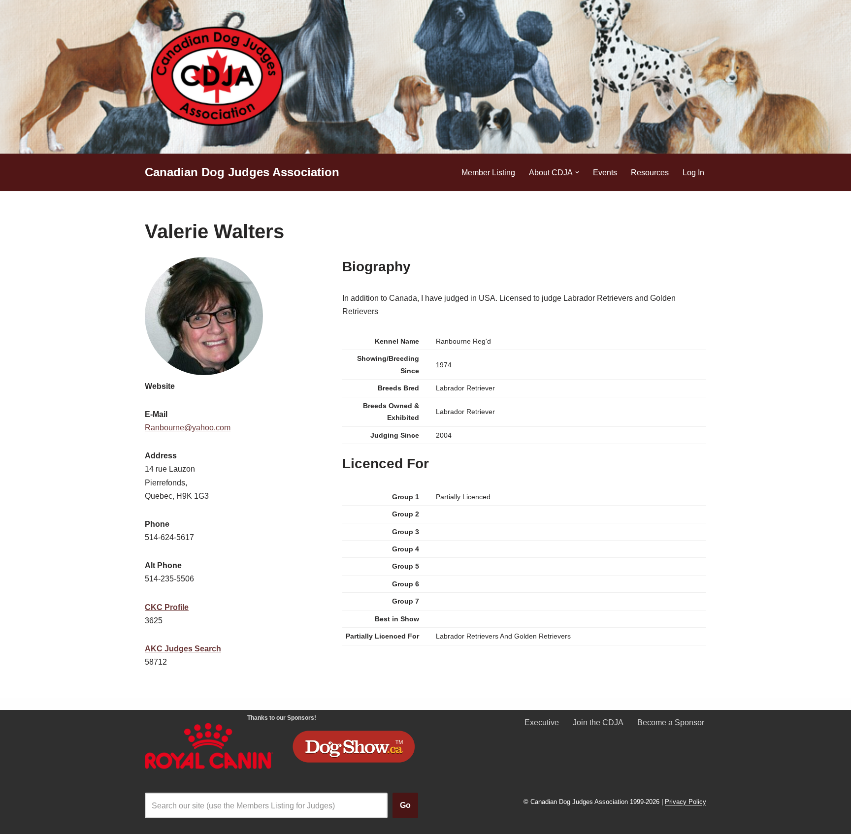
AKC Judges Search (183, 648)
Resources (650, 172)
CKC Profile (167, 607)
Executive (541, 722)
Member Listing (488, 172)
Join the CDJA (598, 722)
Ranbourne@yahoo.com (187, 427)
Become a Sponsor (670, 722)
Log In (693, 172)
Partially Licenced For (382, 636)
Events (605, 172)
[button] (577, 172)
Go (405, 805)
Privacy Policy (685, 802)
